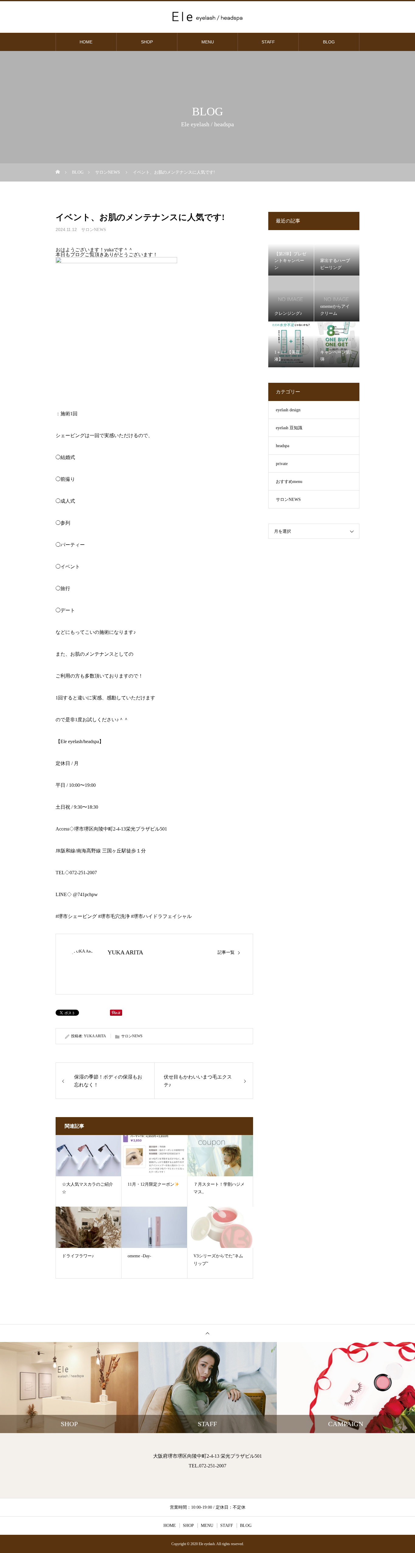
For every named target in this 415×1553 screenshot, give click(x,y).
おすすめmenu (289, 481)
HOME (86, 41)
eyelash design (288, 410)
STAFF (268, 41)
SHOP (147, 41)
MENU (207, 41)
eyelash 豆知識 (289, 428)
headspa (282, 445)
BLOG (329, 41)
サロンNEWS (93, 229)
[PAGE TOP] (207, 1333)
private (282, 463)
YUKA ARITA (125, 952)
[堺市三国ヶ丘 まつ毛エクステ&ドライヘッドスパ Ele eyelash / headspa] (207, 16)
